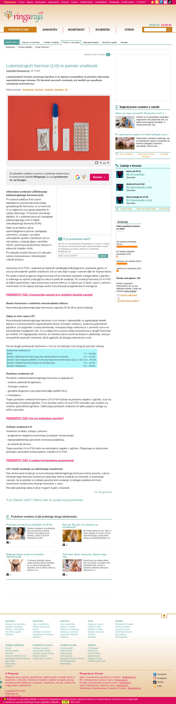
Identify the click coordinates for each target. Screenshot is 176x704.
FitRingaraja (114, 2)
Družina (91, 634)
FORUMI (164, 154)
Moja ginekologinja (90, 42)
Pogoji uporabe (95, 658)
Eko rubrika (120, 634)
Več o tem (75, 702)
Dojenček (103, 29)
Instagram (162, 678)
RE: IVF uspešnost (135, 174)
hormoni (39, 89)
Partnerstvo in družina (43, 634)
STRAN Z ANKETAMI (128, 295)
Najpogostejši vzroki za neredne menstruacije (25, 555)
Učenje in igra (94, 627)
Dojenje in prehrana (69, 629)
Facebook (162, 674)
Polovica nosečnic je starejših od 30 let (29, 524)
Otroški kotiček (128, 2)
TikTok (160, 682)
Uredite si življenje (51, 42)
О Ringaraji (93, 648)
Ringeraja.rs (122, 685)
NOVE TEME (126, 209)
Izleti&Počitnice (86, 2)
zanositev (59, 89)
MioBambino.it (129, 677)
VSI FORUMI (164, 209)
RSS (159, 686)
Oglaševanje (94, 656)
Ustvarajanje (66, 656)
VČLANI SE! (166, 25)
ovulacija (48, 89)
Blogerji (30, 2)
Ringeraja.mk (134, 688)
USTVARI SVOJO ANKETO (128, 301)
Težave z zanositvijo (71, 42)
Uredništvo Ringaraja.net (18, 71)
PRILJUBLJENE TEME (146, 209)
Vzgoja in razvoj (95, 624)
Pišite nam (93, 651)
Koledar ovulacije (41, 648)
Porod (35, 629)
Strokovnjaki (40, 2)
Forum (8, 648)
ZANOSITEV (11, 42)
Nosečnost (76, 29)
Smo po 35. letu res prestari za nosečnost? (80, 525)
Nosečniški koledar (42, 651)
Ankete (8, 666)
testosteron (28, 89)
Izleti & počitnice (122, 627)
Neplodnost (10, 47)
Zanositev (130, 177)
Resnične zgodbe (109, 42)
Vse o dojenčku (67, 624)
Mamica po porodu (69, 632)
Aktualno (124, 42)
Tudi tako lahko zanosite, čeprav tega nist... (84, 555)
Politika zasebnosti (96, 661)
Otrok (129, 29)
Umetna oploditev (25, 47)
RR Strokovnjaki (67, 661)
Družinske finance (123, 632)
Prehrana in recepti (124, 624)
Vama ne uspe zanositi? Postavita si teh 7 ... (141, 113)
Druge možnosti (42, 47)
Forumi (21, 2)
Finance (74, 2)
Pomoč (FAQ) (94, 653)
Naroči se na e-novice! (94, 54)
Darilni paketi (53, 2)
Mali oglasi (10, 663)
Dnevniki (9, 653)
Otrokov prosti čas (96, 632)
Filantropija (65, 663)
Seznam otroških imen (15, 656)
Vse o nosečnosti (41, 624)
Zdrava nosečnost (41, 627)
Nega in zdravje (67, 627)
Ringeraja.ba (121, 680)
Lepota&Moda (101, 2)
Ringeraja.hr (125, 683)
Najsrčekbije (66, 651)
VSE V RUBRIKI (126, 154)
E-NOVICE (141, 2)
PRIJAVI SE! (154, 25)
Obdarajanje (66, 653)
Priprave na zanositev (31, 42)
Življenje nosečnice (42, 632)
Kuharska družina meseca (72, 658)
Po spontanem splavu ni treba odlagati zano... (142, 134)
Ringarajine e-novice (42, 658)
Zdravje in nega (95, 629)
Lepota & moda (122, 629)
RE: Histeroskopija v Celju (139, 187)
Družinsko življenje (69, 634)
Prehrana (65, 2)
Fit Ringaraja (121, 637)
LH (66, 89)
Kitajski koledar (40, 656)
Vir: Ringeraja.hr (103, 492)
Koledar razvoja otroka (43, 653)
